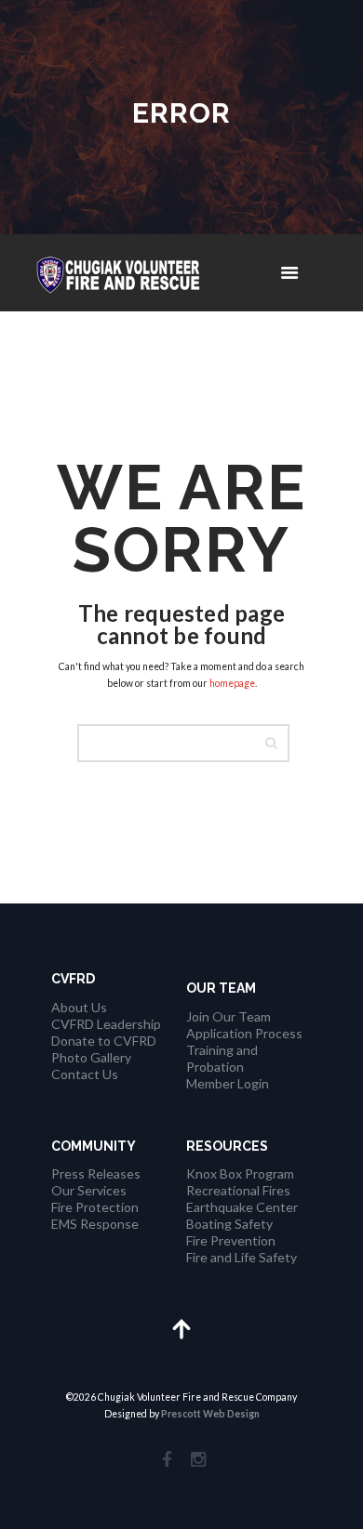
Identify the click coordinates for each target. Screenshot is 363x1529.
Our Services (89, 1190)
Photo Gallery (91, 1057)
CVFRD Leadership (106, 1024)
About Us (79, 1007)
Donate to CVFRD (103, 1040)
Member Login (227, 1083)
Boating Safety (229, 1224)
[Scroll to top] (182, 1328)
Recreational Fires (238, 1190)
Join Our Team (228, 1016)
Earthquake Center (242, 1207)
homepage (232, 683)
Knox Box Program (240, 1173)
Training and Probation (222, 1058)
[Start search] (276, 743)
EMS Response (95, 1224)
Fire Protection (95, 1207)
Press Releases (96, 1173)
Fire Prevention (231, 1240)
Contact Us (84, 1074)
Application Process (244, 1033)
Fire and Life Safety (241, 1257)
